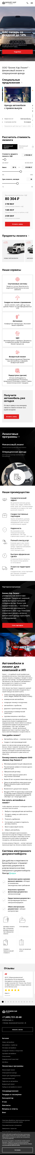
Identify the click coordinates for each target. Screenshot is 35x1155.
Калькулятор (7, 1098)
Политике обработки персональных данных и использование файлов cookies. (17, 1144)
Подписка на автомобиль (10, 1081)
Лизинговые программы (12, 1066)
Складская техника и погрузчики (12, 1051)
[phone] (27, 3)
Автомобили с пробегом (9, 1045)
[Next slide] (33, 147)
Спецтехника (6, 1056)
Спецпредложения (10, 1091)
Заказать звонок (17, 1029)
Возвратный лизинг (8, 1084)
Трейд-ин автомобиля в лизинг (12, 1087)
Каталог (5, 1038)
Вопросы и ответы (10, 1109)
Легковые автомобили (9, 1048)
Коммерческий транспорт (10, 1059)
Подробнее (17, 52)
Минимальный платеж (23, 147)
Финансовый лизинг (8, 1070)
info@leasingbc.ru (7, 1020)
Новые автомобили (8, 1042)
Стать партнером (17, 625)
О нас (4, 1102)
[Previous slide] (2, 147)
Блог (4, 1112)
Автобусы (5, 1062)
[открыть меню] (32, 3)
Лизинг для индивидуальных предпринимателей (11, 1077)
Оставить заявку (17, 224)
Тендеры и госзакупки (12, 1094)
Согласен (17, 1150)
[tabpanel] (18, 985)
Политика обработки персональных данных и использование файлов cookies (16, 1121)
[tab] (2, 56)
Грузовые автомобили (9, 1053)
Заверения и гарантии (9, 1128)
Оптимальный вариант (8, 147)
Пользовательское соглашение (12, 1125)
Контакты (6, 1105)
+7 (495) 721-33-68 (12, 1017)
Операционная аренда (9, 1073)
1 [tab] (3, 1002)
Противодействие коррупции (11, 1132)
